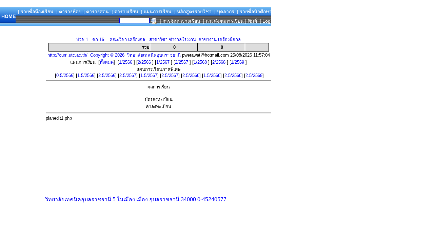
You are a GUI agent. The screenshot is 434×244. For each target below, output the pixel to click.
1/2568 (201, 62)
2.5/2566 (106, 75)
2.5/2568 (190, 75)
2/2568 (219, 62)
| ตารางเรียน (125, 11)
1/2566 (126, 62)
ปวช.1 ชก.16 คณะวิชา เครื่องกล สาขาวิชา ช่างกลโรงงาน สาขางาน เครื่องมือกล (158, 39)
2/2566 (145, 62)
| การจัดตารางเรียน (180, 21)
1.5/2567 (148, 75)
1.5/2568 (211, 75)
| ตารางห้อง (68, 11)
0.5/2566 (64, 75)
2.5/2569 (253, 75)
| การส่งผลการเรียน (223, 21)
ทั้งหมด (107, 62)
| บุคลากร (224, 11)
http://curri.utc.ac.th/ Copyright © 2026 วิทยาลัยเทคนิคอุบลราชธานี (114, 55)
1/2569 (238, 62)
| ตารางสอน (96, 11)
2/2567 (182, 62)
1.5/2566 (85, 75)
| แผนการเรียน (156, 11)
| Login (266, 21)
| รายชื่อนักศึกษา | (255, 11)
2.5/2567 (127, 75)
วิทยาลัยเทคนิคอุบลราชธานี (78, 199)
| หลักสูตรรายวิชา (193, 11)
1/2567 (163, 62)
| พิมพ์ (251, 21)
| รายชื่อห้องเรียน (36, 11)
